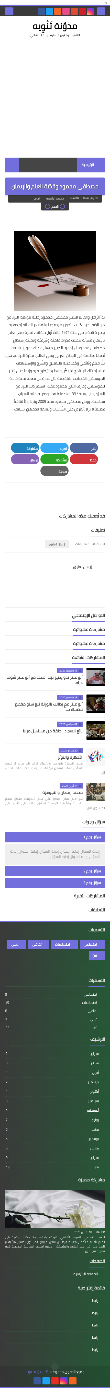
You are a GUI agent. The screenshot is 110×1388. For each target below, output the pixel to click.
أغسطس (52, 1110)
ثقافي (36, 198)
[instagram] (90, 11)
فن (95, 955)
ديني (14, 944)
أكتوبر (52, 1091)
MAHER (100, 1232)
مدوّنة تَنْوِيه (55, 25)
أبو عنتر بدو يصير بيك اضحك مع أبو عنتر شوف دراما (45, 679)
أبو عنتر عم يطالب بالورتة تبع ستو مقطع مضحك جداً (49, 706)
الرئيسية (88, 164)
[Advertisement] (55, 97)
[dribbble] (66, 11)
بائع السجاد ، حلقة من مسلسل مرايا (53, 731)
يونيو (52, 1129)
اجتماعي (90, 944)
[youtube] (55, 1380)
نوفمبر (52, 1138)
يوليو (52, 1119)
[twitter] (49, 11)
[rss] (57, 11)
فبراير (52, 1053)
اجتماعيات (62, 944)
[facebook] (41, 11)
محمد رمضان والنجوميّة (62, 792)
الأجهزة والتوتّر (70, 757)
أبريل (52, 1072)
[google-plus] (74, 11)
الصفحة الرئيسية (55, 198)
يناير (52, 1167)
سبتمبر (52, 1101)
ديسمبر (52, 1082)
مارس (52, 1148)
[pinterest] (82, 11)
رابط (95, 1301)
